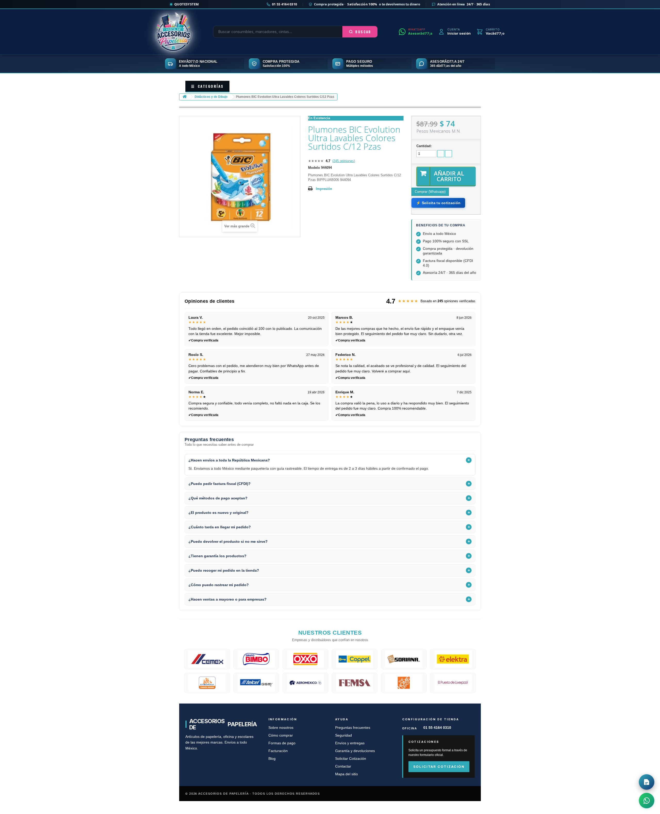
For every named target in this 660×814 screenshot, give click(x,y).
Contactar (343, 766)
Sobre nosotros (280, 728)
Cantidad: (424, 146)
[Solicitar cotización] (646, 782)
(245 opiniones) (343, 161)
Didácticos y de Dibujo (211, 97)
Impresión (324, 189)
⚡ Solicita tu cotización (438, 203)
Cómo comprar (280, 735)
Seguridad (343, 735)
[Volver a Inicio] (184, 97)
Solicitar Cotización (350, 759)
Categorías (207, 86)
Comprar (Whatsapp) (430, 192)
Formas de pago (281, 743)
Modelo (314, 168)
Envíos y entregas (350, 743)
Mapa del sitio (346, 774)
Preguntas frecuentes (352, 728)
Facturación (278, 751)
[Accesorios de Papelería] (174, 32)
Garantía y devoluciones (355, 751)
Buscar (363, 31)
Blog (272, 759)
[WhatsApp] (646, 800)
